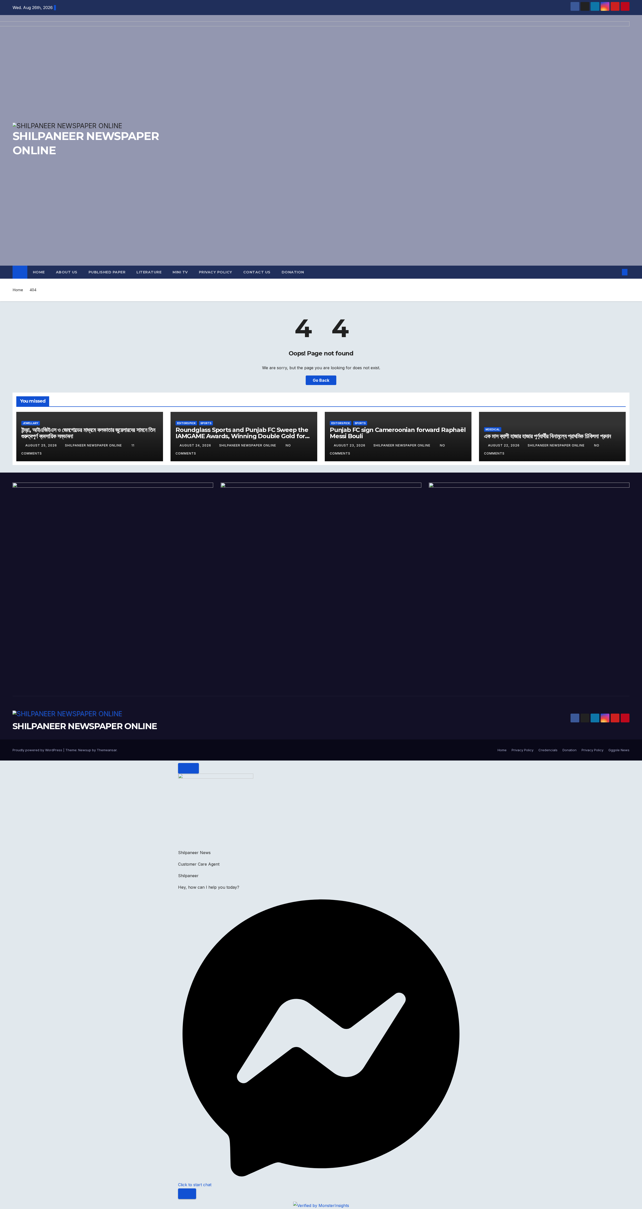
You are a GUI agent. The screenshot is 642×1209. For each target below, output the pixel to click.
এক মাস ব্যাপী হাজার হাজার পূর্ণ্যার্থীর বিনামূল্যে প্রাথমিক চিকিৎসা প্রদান (547, 436)
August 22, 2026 (504, 445)
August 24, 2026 (196, 445)
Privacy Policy (215, 272)
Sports (205, 423)
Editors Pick (186, 423)
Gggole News (618, 750)
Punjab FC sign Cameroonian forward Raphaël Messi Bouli (398, 433)
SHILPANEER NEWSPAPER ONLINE (94, 445)
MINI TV (180, 272)
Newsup (84, 750)
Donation (293, 272)
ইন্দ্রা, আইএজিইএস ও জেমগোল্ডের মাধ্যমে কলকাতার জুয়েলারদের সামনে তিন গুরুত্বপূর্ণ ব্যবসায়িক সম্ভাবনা (88, 433)
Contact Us (257, 272)
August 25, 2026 (41, 445)
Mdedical (493, 429)
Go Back (321, 380)
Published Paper (107, 272)
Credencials (547, 750)
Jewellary (30, 423)
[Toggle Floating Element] (187, 1193)
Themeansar (107, 750)
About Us (66, 272)
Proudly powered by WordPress (38, 750)
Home (39, 272)
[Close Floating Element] (188, 768)
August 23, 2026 (350, 445)
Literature (149, 272)
